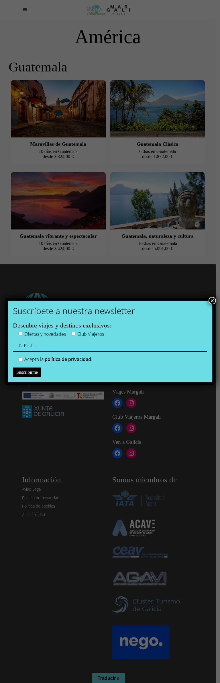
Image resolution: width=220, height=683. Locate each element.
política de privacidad (68, 359)
